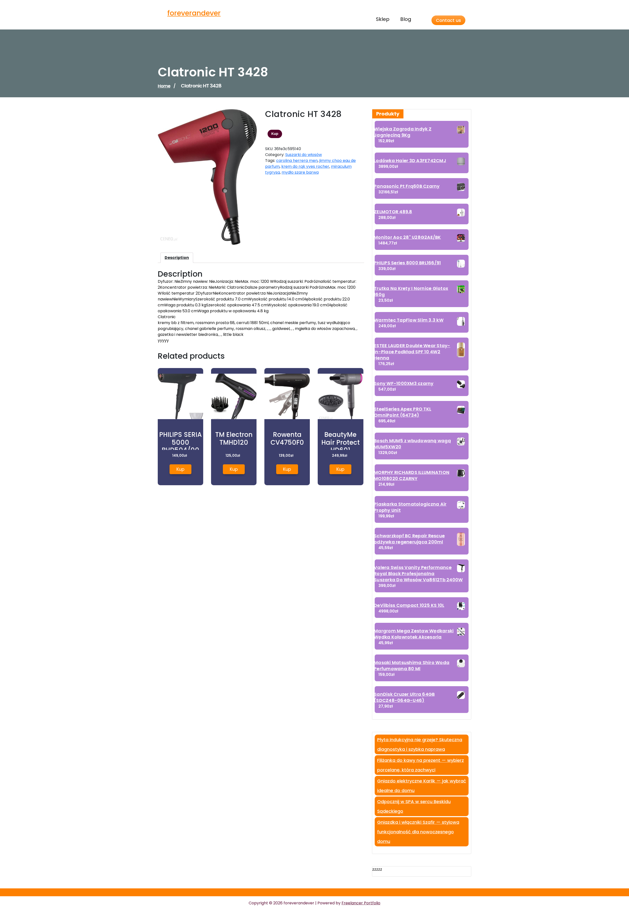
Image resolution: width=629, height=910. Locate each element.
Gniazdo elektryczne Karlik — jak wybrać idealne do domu (421, 786)
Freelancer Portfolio (361, 903)
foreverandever (194, 13)
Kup (274, 133)
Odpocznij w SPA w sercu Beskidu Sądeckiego (414, 806)
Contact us (448, 20)
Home (164, 86)
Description (177, 257)
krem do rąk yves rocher (305, 166)
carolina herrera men (297, 160)
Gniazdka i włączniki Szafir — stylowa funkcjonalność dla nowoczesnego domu (418, 831)
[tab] (176, 258)
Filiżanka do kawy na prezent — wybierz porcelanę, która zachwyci (420, 765)
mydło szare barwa (300, 172)
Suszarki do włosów (303, 154)
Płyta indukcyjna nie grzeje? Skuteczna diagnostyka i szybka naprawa (419, 744)
